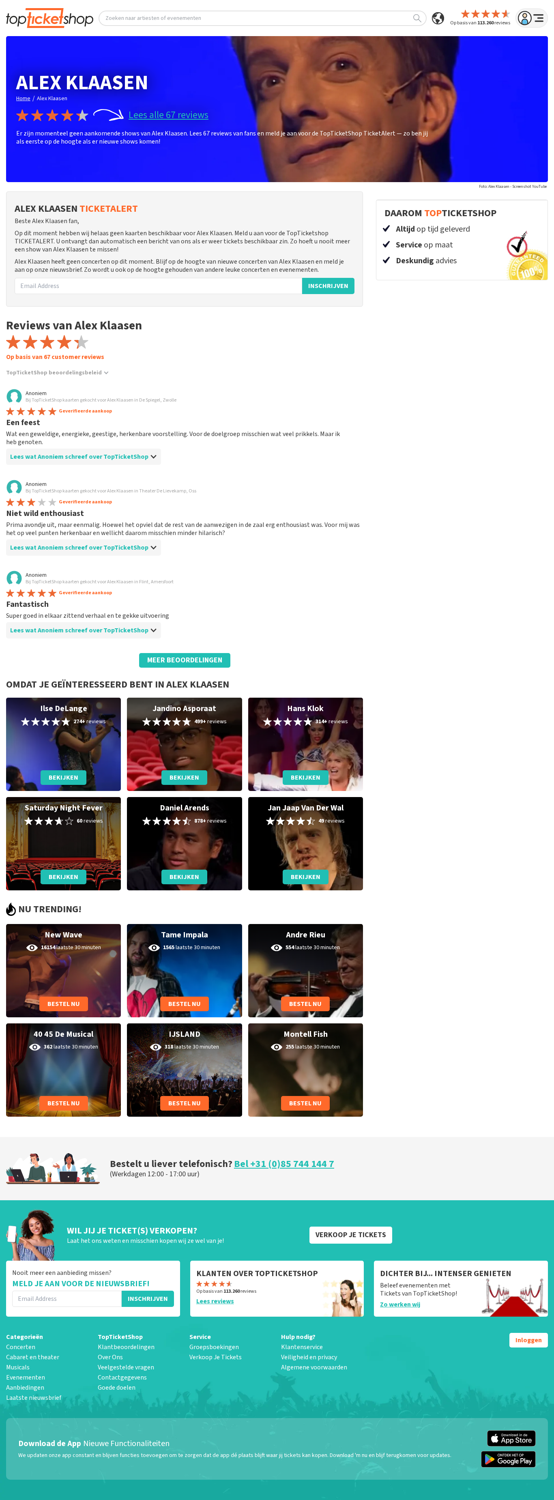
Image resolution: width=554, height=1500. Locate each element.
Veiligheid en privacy (309, 1357)
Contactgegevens (122, 1377)
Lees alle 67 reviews (168, 115)
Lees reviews (215, 1301)
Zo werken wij (400, 1304)
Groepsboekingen (214, 1347)
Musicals (18, 1367)
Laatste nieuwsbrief (33, 1397)
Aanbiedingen (25, 1387)
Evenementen (25, 1377)
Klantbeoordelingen (126, 1347)
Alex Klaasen (52, 99)
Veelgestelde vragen (126, 1367)
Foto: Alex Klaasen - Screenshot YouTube (513, 186)
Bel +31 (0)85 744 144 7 (284, 1164)
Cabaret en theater (32, 1357)
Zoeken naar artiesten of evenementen (153, 18)
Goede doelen (116, 1387)
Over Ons (110, 1357)
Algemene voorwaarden (314, 1367)
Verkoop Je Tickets (215, 1357)
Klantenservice (302, 1347)
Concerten (20, 1347)
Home (23, 99)
